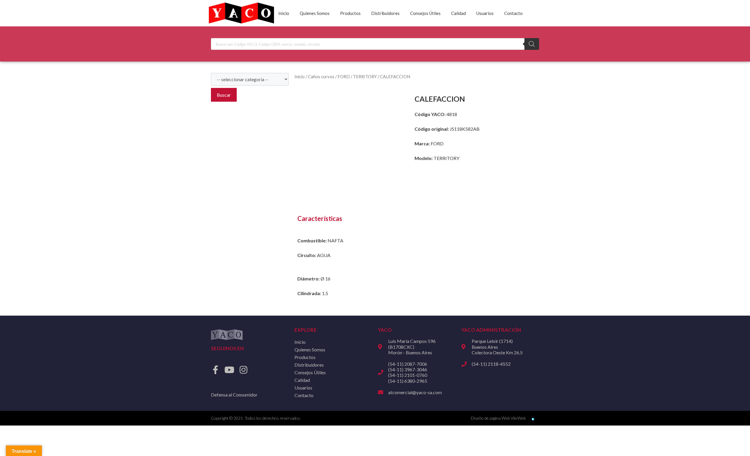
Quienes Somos (315, 13)
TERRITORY (365, 76)
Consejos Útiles (425, 13)
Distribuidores (385, 13)
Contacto (513, 13)
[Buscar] (531, 44)
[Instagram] (243, 369)
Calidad (458, 13)
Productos (350, 13)
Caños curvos (321, 76)
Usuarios (485, 13)
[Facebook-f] (215, 369)
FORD (344, 76)
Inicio (283, 13)
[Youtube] (229, 369)
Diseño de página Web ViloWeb (498, 418)
